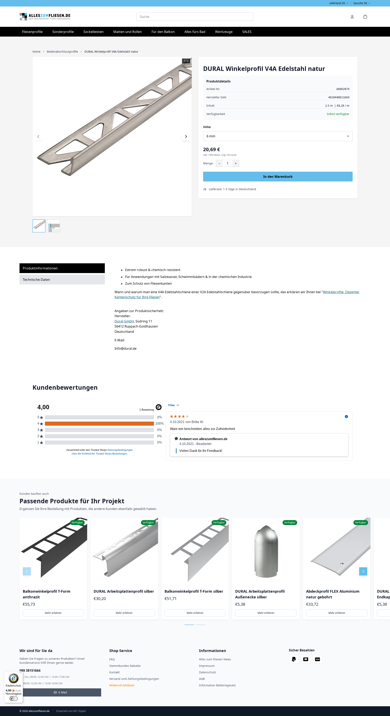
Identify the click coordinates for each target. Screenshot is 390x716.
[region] (195, 569)
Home (36, 51)
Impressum (207, 666)
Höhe (207, 127)
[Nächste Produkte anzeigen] (363, 571)
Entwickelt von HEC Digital (71, 711)
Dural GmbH (124, 321)
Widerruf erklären (121, 685)
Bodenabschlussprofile (62, 51)
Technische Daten (36, 279)
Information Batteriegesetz (217, 685)
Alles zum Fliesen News (215, 659)
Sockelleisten (93, 31)
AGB (202, 679)
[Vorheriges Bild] (38, 136)
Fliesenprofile (33, 31)
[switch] (14, 698)
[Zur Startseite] (78, 17)
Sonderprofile (64, 31)
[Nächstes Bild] (186, 136)
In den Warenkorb (277, 176)
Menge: (208, 163)
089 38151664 (30, 670)
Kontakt (114, 672)
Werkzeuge (225, 31)
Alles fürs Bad (196, 31)
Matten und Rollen (128, 31)
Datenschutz (207, 672)
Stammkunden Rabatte (125, 666)
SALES (246, 31)
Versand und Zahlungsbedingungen (134, 679)
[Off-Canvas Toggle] (352, 16)
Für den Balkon (164, 31)
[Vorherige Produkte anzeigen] (27, 571)
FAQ (112, 659)
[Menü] (20, 673)
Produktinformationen (40, 268)
